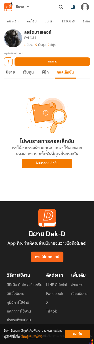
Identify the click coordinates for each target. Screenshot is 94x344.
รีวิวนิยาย (68, 21)
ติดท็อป (32, 21)
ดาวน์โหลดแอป (47, 257)
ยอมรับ (77, 334)
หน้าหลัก (13, 21)
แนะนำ (49, 21)
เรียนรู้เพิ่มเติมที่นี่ (31, 337)
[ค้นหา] (61, 7)
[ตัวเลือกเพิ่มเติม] (8, 61)
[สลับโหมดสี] (73, 7)
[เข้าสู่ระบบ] (85, 7)
